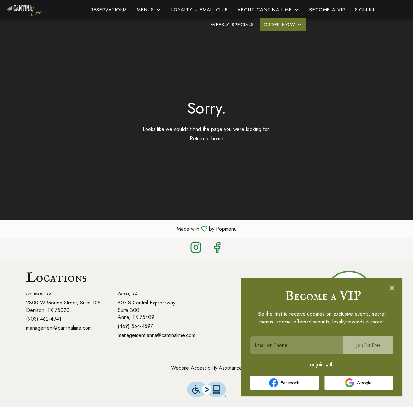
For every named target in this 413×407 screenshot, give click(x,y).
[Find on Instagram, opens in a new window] (196, 249)
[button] (149, 9)
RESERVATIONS (109, 9)
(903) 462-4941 (43, 319)
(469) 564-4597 (135, 326)
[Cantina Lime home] (34, 10)
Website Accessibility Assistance (206, 368)
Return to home (206, 138)
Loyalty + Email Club (199, 9)
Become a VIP (327, 9)
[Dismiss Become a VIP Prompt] (392, 288)
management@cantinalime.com (59, 328)
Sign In (364, 9)
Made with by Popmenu (121, 228)
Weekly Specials (232, 24)
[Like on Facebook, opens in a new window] (217, 249)
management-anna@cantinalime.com (156, 335)
